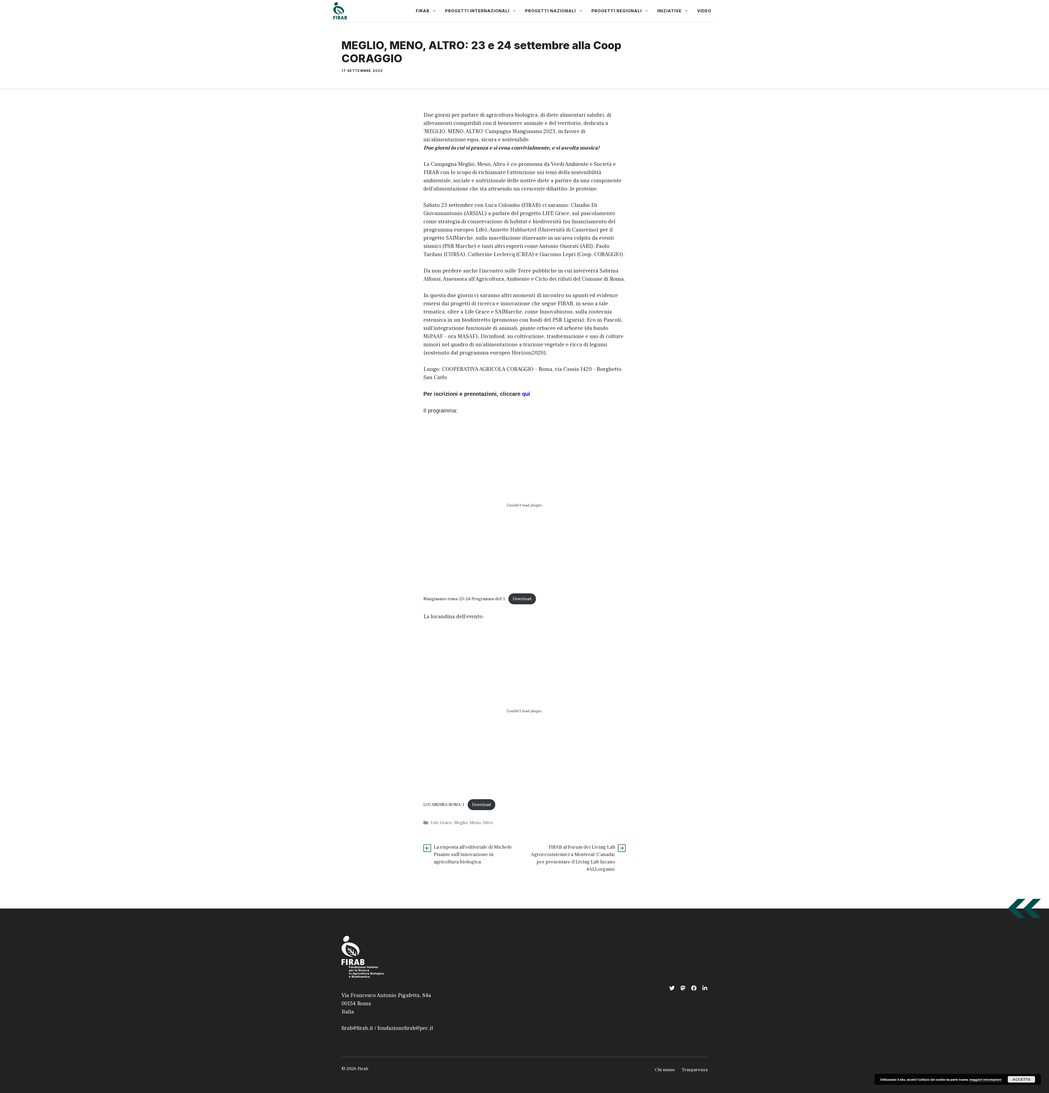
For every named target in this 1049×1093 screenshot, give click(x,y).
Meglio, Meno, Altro (473, 823)
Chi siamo (665, 1070)
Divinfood (493, 336)
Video (704, 10)
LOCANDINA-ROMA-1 (443, 804)
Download (522, 599)
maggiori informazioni (985, 1079)
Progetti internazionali (477, 10)
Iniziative (669, 10)
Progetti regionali (616, 10)
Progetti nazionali (550, 10)
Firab (422, 10)
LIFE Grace (555, 213)
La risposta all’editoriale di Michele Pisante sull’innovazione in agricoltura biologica (473, 854)
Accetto (1021, 1079)
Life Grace (441, 823)
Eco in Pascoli (604, 320)
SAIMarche (459, 238)
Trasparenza (695, 1070)
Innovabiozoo (556, 311)
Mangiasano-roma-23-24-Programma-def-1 (464, 599)
